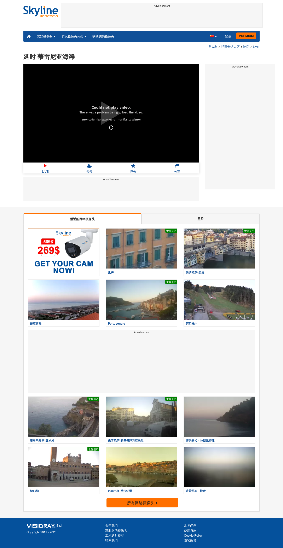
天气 (89, 171)
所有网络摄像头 (141, 502)
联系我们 (111, 540)
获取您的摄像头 (103, 36)
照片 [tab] (200, 218)
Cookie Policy (193, 535)
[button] (213, 36)
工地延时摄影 (114, 535)
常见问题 (190, 525)
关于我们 (111, 525)
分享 (177, 171)
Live (256, 46)
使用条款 (190, 530)
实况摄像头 (45, 36)
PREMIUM (246, 36)
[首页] (29, 36)
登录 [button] (228, 36)
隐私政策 (190, 540)
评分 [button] (133, 171)
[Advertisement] (161, 18)
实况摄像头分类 (73, 36)
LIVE (45, 171)
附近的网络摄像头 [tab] (82, 219)
